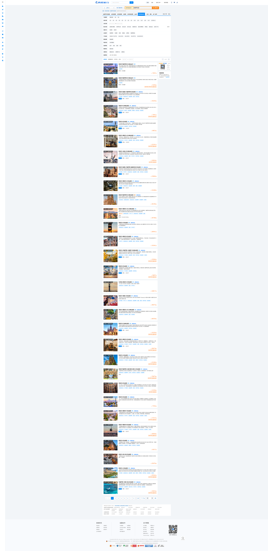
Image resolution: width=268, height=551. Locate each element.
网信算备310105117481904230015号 (156, 539)
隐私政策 (152, 529)
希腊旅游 (149, 509)
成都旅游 (142, 513)
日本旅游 (142, 512)
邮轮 (151, 14)
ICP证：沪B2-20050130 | (135, 539)
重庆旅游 (156, 513)
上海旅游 (120, 513)
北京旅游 (113, 513)
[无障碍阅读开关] (174, 2)
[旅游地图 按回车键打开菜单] (2, 37)
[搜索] (131, 2)
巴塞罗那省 (145, 507)
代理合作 (121, 529)
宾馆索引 (98, 525)
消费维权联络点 (155, 546)
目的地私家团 (130, 14)
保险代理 (128, 527)
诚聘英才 (152, 527)
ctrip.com (120, 539)
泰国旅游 (135, 512)
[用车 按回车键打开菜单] (2, 26)
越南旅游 (135, 509)
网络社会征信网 (120, 546)
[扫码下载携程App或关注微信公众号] (171, 2)
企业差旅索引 (98, 531)
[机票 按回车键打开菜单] (2, 9)
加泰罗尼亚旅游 (113, 10)
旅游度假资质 (155, 541)
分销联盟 (121, 525)
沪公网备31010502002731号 (113, 541)
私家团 (124, 14)
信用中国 (140, 546)
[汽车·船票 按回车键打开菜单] (2, 23)
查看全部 (130, 505)
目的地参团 (119, 14)
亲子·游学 (155, 14)
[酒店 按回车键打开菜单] (2, 6)
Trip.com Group (146, 535)
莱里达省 (123, 507)
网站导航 (105, 527)
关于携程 (145, 525)
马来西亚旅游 (114, 509)
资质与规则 (165, 541)
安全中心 (152, 531)
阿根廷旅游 (128, 510)
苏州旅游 (135, 513)
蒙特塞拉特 (138, 507)
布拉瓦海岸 (152, 507)
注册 (152, 2)
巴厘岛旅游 (128, 512)
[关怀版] (177, 2)
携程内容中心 (145, 533)
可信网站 (133, 546)
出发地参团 (113, 14)
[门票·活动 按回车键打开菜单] (2, 19)
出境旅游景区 (122, 505)
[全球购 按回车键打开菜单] (2, 42)
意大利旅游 (143, 509)
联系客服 (166, 2)
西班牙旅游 (107, 10)
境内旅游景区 (117, 505)
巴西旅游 (113, 510)
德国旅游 (120, 510)
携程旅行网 (102, 2)
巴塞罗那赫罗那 (117, 507)
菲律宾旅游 (121, 509)
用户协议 (145, 529)
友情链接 (128, 525)
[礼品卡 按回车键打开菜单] (2, 45)
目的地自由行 (129, 7)
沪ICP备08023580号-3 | (144, 539)
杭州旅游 (127, 513)
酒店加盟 (128, 529)
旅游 (103, 10)
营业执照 (145, 531)
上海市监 (113, 545)
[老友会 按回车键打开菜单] (2, 57)
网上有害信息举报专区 (149, 546)
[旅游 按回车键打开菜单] (2, 16)
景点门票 (165, 14)
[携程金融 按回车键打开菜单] (2, 49)
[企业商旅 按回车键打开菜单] (2, 53)
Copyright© (112, 539)
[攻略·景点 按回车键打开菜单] (2, 34)
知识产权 (152, 533)
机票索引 (98, 527)
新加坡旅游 (157, 512)
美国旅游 (149, 512)
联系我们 (145, 527)
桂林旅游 (149, 513)
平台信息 (160, 541)
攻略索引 (105, 525)
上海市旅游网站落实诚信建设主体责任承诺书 (149, 543)
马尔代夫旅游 (114, 512)
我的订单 (158, 2)
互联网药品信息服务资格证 (125, 541)
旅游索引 (127, 505)
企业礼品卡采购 (123, 527)
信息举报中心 (126, 546)
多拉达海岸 (159, 507)
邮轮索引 (105, 529)
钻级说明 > (168, 77)
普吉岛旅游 (121, 512)
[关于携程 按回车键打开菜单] (2, 60)
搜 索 (156, 8)
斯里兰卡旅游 (128, 509)
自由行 (135, 14)
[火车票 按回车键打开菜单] (2, 12)
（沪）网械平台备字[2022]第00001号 (138, 541)
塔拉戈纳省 (130, 507)
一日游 (147, 14)
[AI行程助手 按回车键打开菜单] (2, 31)
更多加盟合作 (122, 531)
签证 (169, 14)
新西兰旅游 (157, 509)
